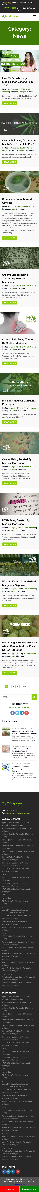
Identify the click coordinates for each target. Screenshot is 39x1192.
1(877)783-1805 (12, 810)
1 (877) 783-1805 (9, 8)
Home (4, 895)
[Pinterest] (26, 713)
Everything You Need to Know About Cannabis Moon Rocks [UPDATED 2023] (19, 646)
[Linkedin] (22, 713)
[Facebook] (12, 713)
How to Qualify (7, 898)
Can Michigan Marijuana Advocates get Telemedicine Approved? (23, 769)
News (21, 92)
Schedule (5, 959)
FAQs (4, 874)
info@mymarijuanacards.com (18, 813)
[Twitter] (17, 713)
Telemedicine (7, 974)
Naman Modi (20, 1184)
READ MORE (9, 103)
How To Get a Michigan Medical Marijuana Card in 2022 (17, 82)
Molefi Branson (29, 206)
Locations (5, 907)
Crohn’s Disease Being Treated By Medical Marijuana (15, 278)
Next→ (23, 687)
